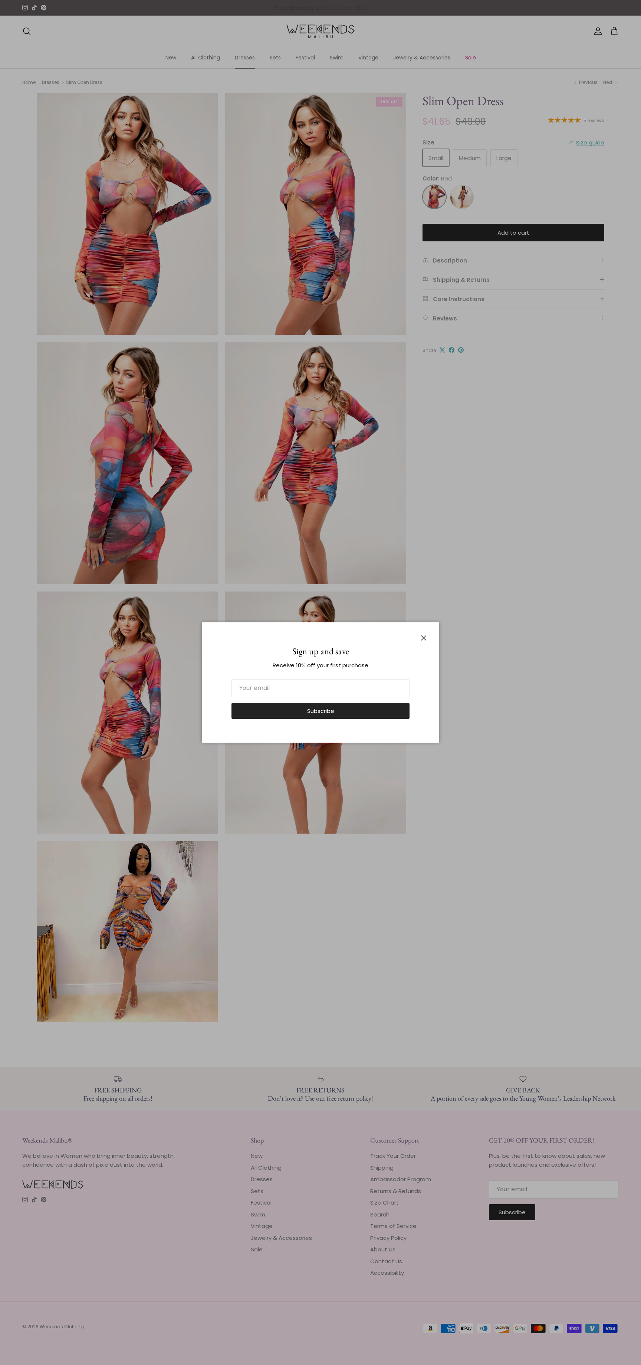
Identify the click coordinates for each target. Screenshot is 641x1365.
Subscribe (320, 711)
